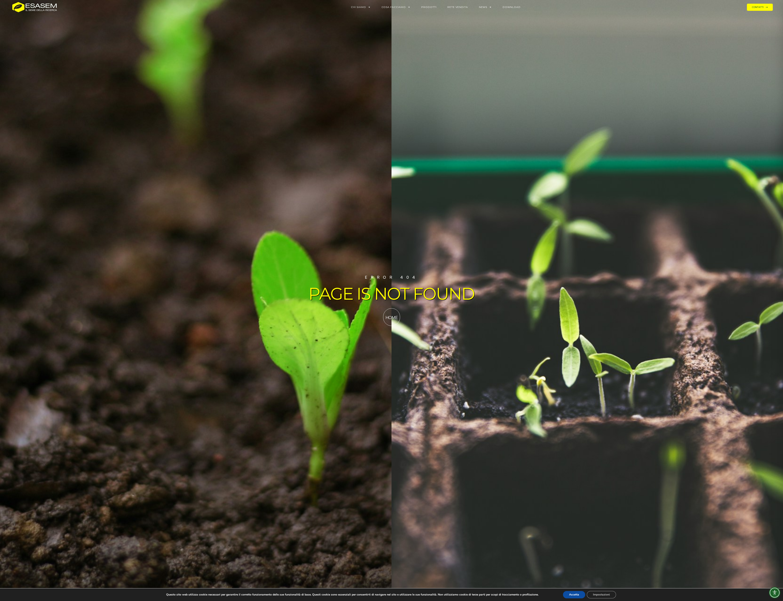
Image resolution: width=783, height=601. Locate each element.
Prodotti (429, 7)
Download (512, 7)
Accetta (574, 595)
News (483, 7)
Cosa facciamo (394, 7)
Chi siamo (358, 7)
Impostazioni (601, 595)
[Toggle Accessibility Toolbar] (774, 592)
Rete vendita (457, 7)
